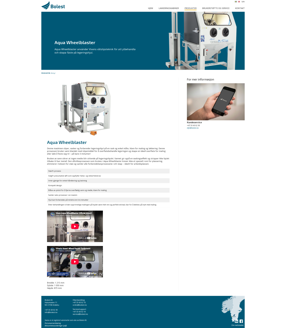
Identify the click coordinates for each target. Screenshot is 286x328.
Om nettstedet (237, 325)
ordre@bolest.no (80, 305)
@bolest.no (194, 128)
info (188, 128)
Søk (243, 2)
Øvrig (53, 73)
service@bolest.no (80, 314)
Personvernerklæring (53, 323)
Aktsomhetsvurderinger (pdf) (56, 325)
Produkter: (46, 73)
